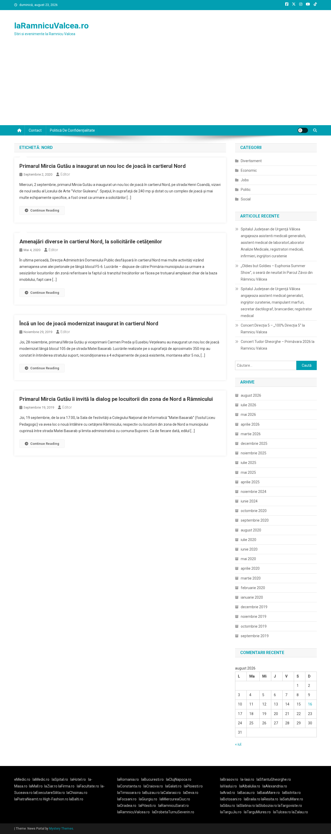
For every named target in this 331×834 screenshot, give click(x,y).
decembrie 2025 (254, 443)
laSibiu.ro (227, 805)
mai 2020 (248, 559)
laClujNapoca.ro (178, 779)
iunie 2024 (249, 501)
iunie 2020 (249, 549)
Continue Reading (44, 210)
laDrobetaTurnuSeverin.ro (173, 812)
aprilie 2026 (250, 424)
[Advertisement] (165, 86)
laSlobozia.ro (266, 805)
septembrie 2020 (255, 520)
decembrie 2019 (254, 607)
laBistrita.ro (291, 793)
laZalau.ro (300, 812)
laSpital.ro (60, 779)
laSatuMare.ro (291, 799)
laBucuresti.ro (152, 779)
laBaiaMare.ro (268, 793)
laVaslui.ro (229, 786)
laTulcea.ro (282, 812)
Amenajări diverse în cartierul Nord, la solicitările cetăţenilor (90, 241)
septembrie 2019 (255, 636)
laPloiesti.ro (193, 786)
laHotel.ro (78, 779)
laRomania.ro (128, 779)
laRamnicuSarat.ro (173, 805)
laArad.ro (227, 793)
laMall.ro (36, 786)
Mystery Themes (61, 828)
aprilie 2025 (250, 482)
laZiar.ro (51, 786)
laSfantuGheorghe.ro (274, 779)
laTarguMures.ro (257, 812)
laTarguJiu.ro (232, 812)
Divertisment (251, 161)
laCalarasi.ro (171, 793)
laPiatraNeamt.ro (28, 799)
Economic (249, 170)
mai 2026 (248, 414)
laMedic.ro (41, 779)
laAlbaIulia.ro (249, 786)
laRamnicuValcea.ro (51, 26)
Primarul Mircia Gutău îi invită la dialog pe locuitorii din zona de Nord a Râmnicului (116, 399)
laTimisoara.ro (129, 793)
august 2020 (251, 530)
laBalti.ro (76, 799)
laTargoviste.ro (290, 805)
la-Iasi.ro (247, 779)
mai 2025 (248, 472)
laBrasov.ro (229, 779)
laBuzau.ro (151, 793)
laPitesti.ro (147, 805)
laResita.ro (269, 799)
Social (246, 199)
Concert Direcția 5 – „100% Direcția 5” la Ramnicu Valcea (273, 328)
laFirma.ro (66, 786)
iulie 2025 (248, 463)
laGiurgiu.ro (149, 799)
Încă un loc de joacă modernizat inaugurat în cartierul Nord (88, 323)
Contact (35, 130)
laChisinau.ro (76, 793)
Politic (246, 189)
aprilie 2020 (250, 568)
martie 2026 (251, 434)
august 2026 (251, 395)
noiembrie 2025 (253, 453)
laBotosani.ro (231, 799)
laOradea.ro (126, 805)
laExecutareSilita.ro (49, 793)
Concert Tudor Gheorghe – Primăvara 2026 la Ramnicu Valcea (277, 345)
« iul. (238, 744)
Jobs (245, 180)
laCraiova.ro (153, 786)
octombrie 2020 (254, 511)
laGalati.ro (173, 786)
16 (310, 704)
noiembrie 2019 (253, 616)
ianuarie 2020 (252, 597)
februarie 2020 (253, 588)
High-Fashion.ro (55, 799)
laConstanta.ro (129, 786)
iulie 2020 (248, 540)
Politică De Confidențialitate (72, 130)
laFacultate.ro (88, 786)
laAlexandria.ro (274, 786)
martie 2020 (251, 578)
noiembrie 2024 (253, 492)
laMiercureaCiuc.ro (175, 799)
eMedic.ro (22, 779)
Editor (65, 174)
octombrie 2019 (254, 626)
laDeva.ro (190, 793)
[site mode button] (303, 130)
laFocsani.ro (127, 799)
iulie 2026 (248, 405)
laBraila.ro (252, 799)
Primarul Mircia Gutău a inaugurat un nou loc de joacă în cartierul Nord (102, 166)
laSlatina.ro (246, 805)
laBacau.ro (246, 793)
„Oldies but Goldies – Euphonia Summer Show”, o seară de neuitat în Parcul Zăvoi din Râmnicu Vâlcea (277, 272)
